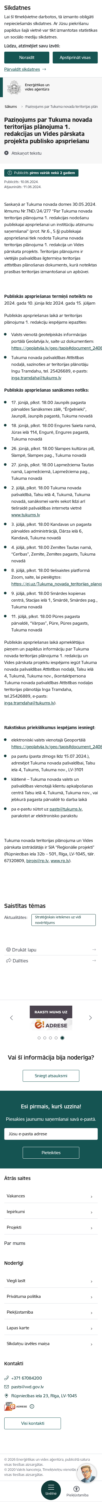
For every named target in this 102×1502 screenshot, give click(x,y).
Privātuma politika (24, 1296)
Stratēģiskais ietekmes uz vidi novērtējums (58, 920)
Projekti (14, 1227)
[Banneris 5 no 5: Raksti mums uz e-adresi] (51, 1018)
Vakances (16, 1196)
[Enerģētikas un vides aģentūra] (49, 94)
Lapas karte (18, 1327)
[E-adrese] (15, 1406)
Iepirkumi (16, 1211)
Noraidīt (26, 57)
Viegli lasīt (16, 1280)
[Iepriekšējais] (11, 1017)
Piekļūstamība (20, 1312)
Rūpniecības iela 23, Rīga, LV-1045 (44, 1395)
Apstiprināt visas (75, 57)
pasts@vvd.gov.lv (27, 1386)
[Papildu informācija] (32, 1406)
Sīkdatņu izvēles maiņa (28, 1343)
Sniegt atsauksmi (51, 1075)
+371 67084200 (26, 1378)
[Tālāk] (90, 1017)
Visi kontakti (32, 1423)
